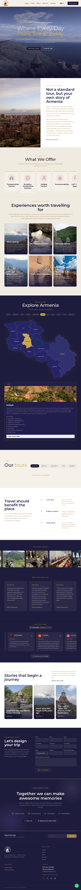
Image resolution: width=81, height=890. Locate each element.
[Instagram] (47, 878)
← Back (8, 384)
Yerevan (8, 314)
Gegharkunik (35, 314)
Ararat (22, 314)
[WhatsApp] (54, 878)
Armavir (28, 314)
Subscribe (72, 836)
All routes (34, 466)
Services (45, 3)
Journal (53, 3)
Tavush (64, 314)
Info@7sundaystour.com (49, 871)
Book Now (73, 3)
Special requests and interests (42, 757)
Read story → (9, 716)
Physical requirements (69, 750)
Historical (44, 466)
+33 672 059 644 (48, 869)
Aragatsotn (15, 314)
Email (51, 737)
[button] (11, 181)
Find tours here (14, 436)
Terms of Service (9, 870)
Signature (72, 466)
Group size (52, 743)
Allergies (52, 750)
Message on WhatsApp (48, 821)
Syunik (58, 314)
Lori (48, 314)
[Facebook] (43, 878)
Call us (29, 821)
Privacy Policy (8, 867)
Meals (36, 750)
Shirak (53, 314)
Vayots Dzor (71, 314)
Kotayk (42, 314)
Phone (65, 737)
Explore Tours (33, 48)
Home (27, 3)
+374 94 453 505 (48, 867)
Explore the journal (58, 680)
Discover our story (52, 139)
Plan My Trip (48, 48)
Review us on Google (41, 656)
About (38, 3)
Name (36, 737)
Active (63, 466)
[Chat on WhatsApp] (77, 886)
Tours (32, 3)
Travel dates (38, 743)
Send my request (43, 770)
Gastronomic (54, 466)
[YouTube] (51, 878)
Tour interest (67, 743)
